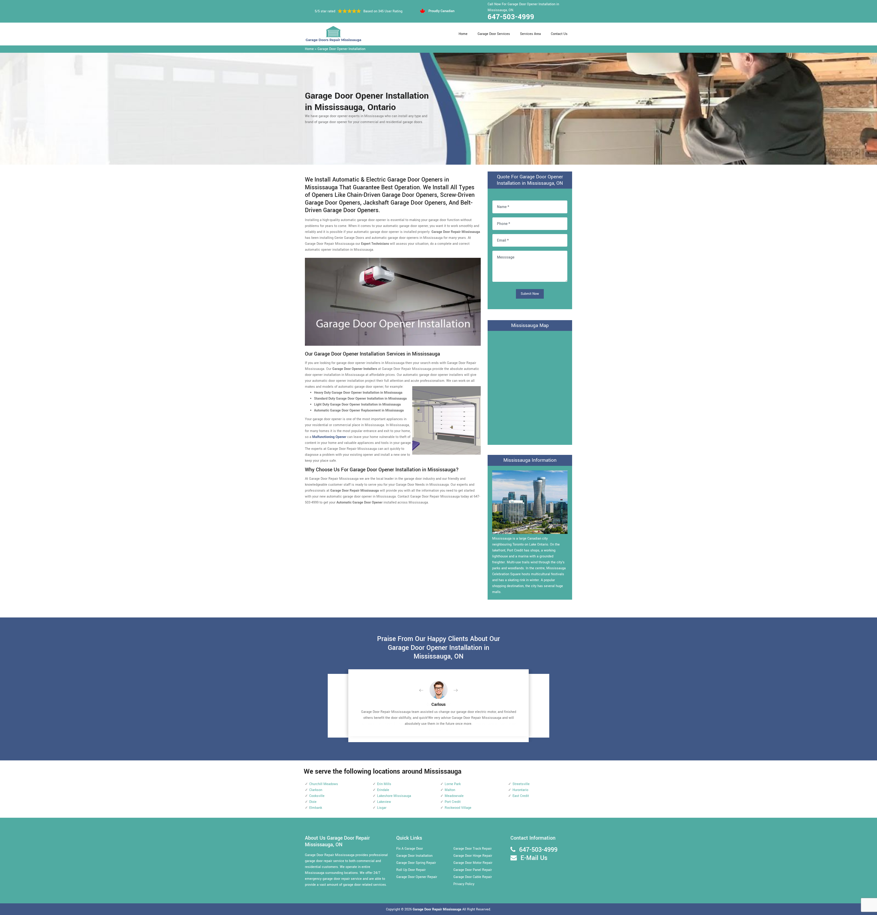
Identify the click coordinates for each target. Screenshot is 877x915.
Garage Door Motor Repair (472, 862)
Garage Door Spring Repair (416, 862)
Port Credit (453, 801)
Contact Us (559, 34)
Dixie (313, 801)
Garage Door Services (494, 34)
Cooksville (317, 796)
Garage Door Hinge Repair (472, 855)
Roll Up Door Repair (411, 870)
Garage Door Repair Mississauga (437, 909)
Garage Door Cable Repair (472, 877)
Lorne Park (453, 784)
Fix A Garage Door (409, 848)
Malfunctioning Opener (329, 437)
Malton (450, 790)
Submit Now (530, 293)
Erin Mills (384, 784)
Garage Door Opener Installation (341, 49)
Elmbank (315, 807)
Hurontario (520, 790)
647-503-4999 (511, 17)
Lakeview (384, 801)
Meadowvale (454, 796)
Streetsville (521, 784)
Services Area (530, 34)
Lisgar (381, 807)
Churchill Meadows (323, 784)
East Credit (520, 796)
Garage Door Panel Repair (472, 870)
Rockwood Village (458, 807)
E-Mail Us (533, 858)
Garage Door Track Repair (472, 848)
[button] (425, 691)
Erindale (383, 790)
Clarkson (315, 790)
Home (463, 34)
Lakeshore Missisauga (394, 796)
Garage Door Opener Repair (416, 877)
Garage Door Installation (414, 855)
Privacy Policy (463, 884)
